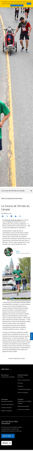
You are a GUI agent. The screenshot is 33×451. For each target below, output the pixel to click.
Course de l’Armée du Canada (12, 220)
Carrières (20, 377)
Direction (20, 383)
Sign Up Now (7, 436)
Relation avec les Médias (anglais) (24, 402)
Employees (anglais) (7, 401)
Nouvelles (20, 386)
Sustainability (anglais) (24, 389)
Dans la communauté (24, 380)
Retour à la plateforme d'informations (11, 198)
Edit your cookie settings (17, 5)
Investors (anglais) (6, 407)
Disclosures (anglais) (24, 409)
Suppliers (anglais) (6, 410)
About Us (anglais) (23, 392)
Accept (29, 3)
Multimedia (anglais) (23, 406)
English (5, 443)
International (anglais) (7, 404)
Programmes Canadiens (8, 377)
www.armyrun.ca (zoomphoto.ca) (21, 300)
